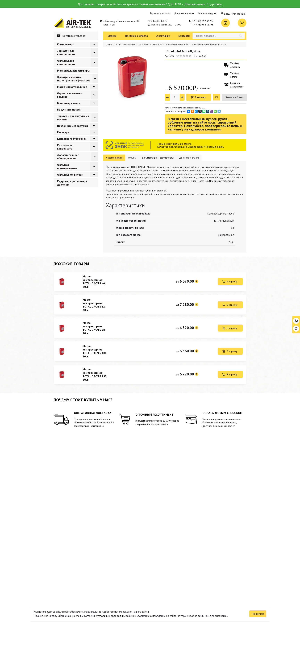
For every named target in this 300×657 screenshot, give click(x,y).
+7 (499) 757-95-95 (202, 21)
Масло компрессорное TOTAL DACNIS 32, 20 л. (94, 305)
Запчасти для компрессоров (66, 52)
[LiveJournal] (207, 111)
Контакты (184, 35)
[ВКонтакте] (188, 111)
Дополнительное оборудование (68, 156)
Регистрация (238, 13)
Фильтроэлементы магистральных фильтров (73, 78)
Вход (227, 13)
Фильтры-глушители (70, 174)
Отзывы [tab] (132, 157)
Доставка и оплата (136, 35)
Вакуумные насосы (69, 109)
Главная (111, 35)
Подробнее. (214, 4)
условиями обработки (110, 615)
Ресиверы (63, 132)
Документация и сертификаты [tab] (158, 157)
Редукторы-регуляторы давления (72, 182)
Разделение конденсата (65, 146)
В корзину (200, 97)
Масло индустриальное (72, 87)
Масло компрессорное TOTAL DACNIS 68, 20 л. (94, 328)
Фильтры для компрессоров (66, 62)
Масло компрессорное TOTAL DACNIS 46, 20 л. (94, 281)
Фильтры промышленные (67, 166)
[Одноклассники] (192, 111)
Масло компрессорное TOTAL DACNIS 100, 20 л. (95, 351)
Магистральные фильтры (73, 70)
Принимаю (258, 613)
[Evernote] (203, 111)
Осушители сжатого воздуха (69, 94)
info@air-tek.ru (159, 21)
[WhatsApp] (215, 111)
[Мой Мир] (196, 111)
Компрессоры (65, 44)
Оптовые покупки (207, 13)
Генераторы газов (68, 103)
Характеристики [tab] (114, 157)
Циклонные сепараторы (72, 126)
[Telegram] (219, 111)
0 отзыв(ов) (200, 56)
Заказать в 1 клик (235, 97)
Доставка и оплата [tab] (189, 157)
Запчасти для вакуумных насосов (73, 117)
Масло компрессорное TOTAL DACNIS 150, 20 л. (95, 374)
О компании (163, 35)
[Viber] (211, 111)
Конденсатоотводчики (71, 138)
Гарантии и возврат (160, 13)
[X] (200, 111)
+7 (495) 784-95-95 (202, 24)
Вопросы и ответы (184, 13)
